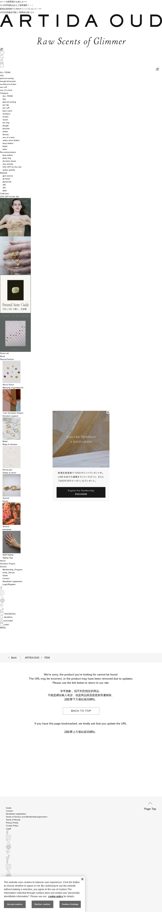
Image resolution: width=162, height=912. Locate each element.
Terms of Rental (13, 820)
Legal (8, 828)
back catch (7, 111)
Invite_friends (9, 572)
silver (5, 190)
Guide (5, 575)
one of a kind (6, 90)
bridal (5, 146)
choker (6, 117)
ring (1, 75)
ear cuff (3, 87)
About (3, 561)
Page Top (150, 808)
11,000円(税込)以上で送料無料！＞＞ (16, 5)
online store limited (11, 140)
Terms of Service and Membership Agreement (26, 817)
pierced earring (7, 78)
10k (4, 188)
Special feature (7, 359)
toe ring (6, 123)
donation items (9, 161)
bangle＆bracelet (8, 81)
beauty (6, 134)
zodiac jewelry (9, 170)
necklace (7, 114)
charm (5, 120)
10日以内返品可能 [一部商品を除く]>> (17, 12)
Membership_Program (13, 569)
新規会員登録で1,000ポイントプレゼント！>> (20, 9)
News (2, 356)
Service (3, 567)
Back (14, 657)
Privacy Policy (12, 823)
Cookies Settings (70, 904)
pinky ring (7, 158)
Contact (6, 578)
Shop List (4, 353)
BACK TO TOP (81, 711)
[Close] (82, 879)
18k (4, 185)
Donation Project (7, 564)
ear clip (6, 105)
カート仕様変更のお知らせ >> (13, 2)
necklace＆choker (8, 84)
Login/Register (9, 584)
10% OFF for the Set (12, 167)
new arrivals (8, 164)
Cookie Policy (12, 826)
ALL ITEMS (5, 72)
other (5, 149)
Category (4, 93)
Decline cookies (43, 904)
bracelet (6, 128)
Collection (4, 193)
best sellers (8, 155)
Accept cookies (14, 904)
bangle (6, 125)
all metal (6, 179)
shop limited (8, 143)
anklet (5, 131)
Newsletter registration (13, 581)
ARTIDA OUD (32, 657)
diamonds (7, 182)
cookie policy (55, 896)
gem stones (8, 176)
